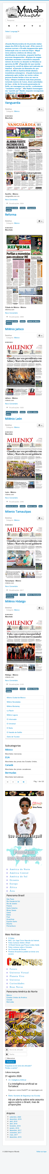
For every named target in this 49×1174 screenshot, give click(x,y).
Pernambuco (11, 926)
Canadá (9, 765)
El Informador (12, 719)
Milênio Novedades (14, 702)
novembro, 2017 (15, 1132)
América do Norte (20, 869)
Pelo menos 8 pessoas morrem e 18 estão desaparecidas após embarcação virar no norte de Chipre (23, 48)
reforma (8, 324)
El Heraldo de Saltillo (14, 732)
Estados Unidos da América (17, 997)
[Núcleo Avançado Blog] (9, 25)
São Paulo (10, 899)
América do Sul (19, 876)
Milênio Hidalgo (15, 601)
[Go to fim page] (24, 782)
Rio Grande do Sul (13, 901)
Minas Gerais (11, 910)
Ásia (12, 891)
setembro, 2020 (15, 1117)
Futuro (13, 969)
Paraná (9, 906)
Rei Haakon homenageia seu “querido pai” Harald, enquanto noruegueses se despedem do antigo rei (24, 91)
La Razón (10, 710)
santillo (8, 210)
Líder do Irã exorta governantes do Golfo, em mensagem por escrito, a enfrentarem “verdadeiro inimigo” (23, 86)
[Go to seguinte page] (18, 782)
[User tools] (40, 109)
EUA (7, 757)
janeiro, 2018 (14, 1128)
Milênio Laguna (12, 715)
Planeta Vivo (17, 976)
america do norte (11, 208)
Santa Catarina (12, 908)
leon (40, 506)
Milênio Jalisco (14, 329)
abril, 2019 (13, 1121)
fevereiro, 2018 (15, 1126)
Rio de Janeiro (12, 903)
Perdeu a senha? (11, 1068)
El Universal (11, 723)
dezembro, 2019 (15, 1119)
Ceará (9, 912)
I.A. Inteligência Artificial (17, 1080)
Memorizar (11, 1058)
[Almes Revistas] (24, 1028)
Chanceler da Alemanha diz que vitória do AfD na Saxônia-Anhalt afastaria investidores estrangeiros (22, 71)
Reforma (10, 214)
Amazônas (10, 919)
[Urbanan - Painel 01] (24, 96)
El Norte (10, 728)
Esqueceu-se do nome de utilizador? (18, 1065)
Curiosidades (17, 983)
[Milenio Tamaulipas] (24, 552)
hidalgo (8, 691)
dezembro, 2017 (15, 1130)
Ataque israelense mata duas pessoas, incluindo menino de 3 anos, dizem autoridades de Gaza (23, 82)
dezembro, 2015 (15, 1137)
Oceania (14, 880)
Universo (15, 980)
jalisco (8, 414)
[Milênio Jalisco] (24, 370)
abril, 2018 (13, 1123)
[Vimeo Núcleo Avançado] (32, 25)
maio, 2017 (14, 1135)
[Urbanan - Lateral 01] (24, 820)
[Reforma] (24, 268)
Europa (14, 883)
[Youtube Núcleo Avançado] (40, 25)
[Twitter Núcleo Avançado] (24, 25)
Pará (8, 917)
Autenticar (10, 1062)
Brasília (9, 924)
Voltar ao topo (41, 1151)
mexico (22, 208)
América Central (19, 873)
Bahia (9, 915)
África (13, 887)
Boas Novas (16, 987)
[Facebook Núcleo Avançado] (16, 25)
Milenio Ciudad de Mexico (16, 697)
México (16, 111)
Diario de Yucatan (13, 736)
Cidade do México (34, 321)
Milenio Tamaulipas (18, 511)
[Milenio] (24, 463)
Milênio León (13, 418)
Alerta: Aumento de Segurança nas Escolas (24, 1095)
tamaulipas (10, 597)
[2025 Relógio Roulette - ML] (24, 793)
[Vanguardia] (24, 155)
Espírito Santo (12, 921)
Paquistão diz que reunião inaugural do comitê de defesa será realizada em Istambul (24, 66)
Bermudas (10, 772)
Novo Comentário (11, 199)
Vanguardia (12, 102)
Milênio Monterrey (13, 706)
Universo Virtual (19, 972)
